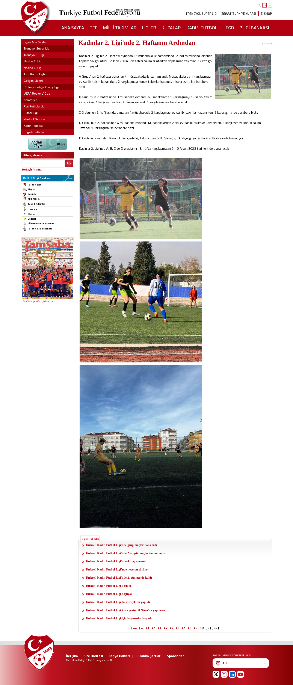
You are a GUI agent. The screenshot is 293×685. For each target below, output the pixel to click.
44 (165, 627)
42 (153, 627)
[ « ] (142, 628)
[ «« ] (135, 628)
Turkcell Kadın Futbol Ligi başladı (108, 585)
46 (177, 627)
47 (183, 627)
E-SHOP (266, 13)
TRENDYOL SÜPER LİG (201, 13)
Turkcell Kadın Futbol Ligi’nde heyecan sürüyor (117, 569)
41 (147, 627)
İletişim (72, 655)
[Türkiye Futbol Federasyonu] (41, 17)
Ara (69, 163)
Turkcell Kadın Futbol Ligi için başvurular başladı (119, 618)
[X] (216, 674)
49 (195, 627)
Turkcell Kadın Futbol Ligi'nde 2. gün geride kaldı (119, 577)
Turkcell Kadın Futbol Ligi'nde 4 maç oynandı (116, 561)
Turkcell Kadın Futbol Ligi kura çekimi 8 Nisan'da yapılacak (125, 610)
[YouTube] (240, 674)
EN (270, 5)
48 (189, 627)
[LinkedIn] (232, 674)
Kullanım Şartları (148, 655)
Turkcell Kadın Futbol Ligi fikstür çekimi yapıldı (118, 602)
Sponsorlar (175, 655)
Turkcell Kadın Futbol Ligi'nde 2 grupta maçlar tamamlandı (125, 553)
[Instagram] (224, 674)
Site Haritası (93, 655)
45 (171, 627)
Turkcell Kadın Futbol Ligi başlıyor (109, 594)
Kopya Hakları (119, 655)
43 (159, 627)
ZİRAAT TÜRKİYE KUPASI (238, 13)
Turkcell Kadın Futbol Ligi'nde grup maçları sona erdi (122, 545)
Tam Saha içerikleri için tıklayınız (38, 301)
